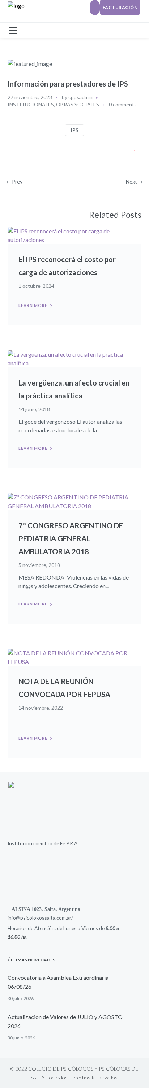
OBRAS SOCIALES (77, 104)
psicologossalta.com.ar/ (46, 918)
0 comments (123, 104)
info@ (14, 918)
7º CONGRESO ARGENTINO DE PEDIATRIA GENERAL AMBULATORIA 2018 (70, 538)
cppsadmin (80, 97)
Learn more (32, 305)
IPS (74, 130)
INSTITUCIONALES (31, 104)
